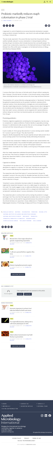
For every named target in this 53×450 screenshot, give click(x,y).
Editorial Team (42, 406)
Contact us (25, 403)
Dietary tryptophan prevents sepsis (21, 265)
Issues (4, 403)
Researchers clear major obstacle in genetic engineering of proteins (21, 239)
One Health (26, 216)
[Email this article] (13, 25)
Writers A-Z (6, 406)
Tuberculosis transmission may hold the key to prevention (21, 336)
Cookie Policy (16, 438)
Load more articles (18, 274)
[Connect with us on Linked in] (46, 415)
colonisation (26, 212)
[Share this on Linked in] (10, 25)
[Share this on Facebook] (4, 25)
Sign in (30, 22)
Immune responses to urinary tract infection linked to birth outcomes (21, 309)
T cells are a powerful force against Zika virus (22, 253)
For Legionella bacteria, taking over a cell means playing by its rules (21, 322)
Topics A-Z (41, 403)
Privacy (26, 438)
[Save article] (49, 25)
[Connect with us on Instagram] (42, 415)
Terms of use (36, 438)
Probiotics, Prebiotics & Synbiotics (14, 218)
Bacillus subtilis (8, 212)
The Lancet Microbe (25, 220)
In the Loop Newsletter (10, 408)
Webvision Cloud (31, 444)
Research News (30, 218)
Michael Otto (43, 212)
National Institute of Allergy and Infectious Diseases (19, 214)
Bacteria (17, 212)
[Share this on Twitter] (7, 25)
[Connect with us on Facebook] (50, 415)
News (3, 10)
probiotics (34, 216)
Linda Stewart (7, 20)
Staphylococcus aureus (10, 220)
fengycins (34, 212)
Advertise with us (27, 406)
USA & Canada (37, 220)
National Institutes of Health (12, 216)
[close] (51, 224)
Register (27, 294)
